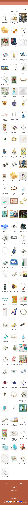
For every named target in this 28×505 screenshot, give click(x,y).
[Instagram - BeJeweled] (24, 9)
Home (1, 9)
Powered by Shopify (7, 502)
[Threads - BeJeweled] (22, 9)
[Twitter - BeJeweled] (21, 9)
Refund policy (11, 502)
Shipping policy (21, 502)
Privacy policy (14, 502)
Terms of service (17, 502)
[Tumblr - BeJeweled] (26, 9)
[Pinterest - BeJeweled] (25, 9)
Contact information (25, 502)
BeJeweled (4, 502)
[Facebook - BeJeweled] (23, 9)
